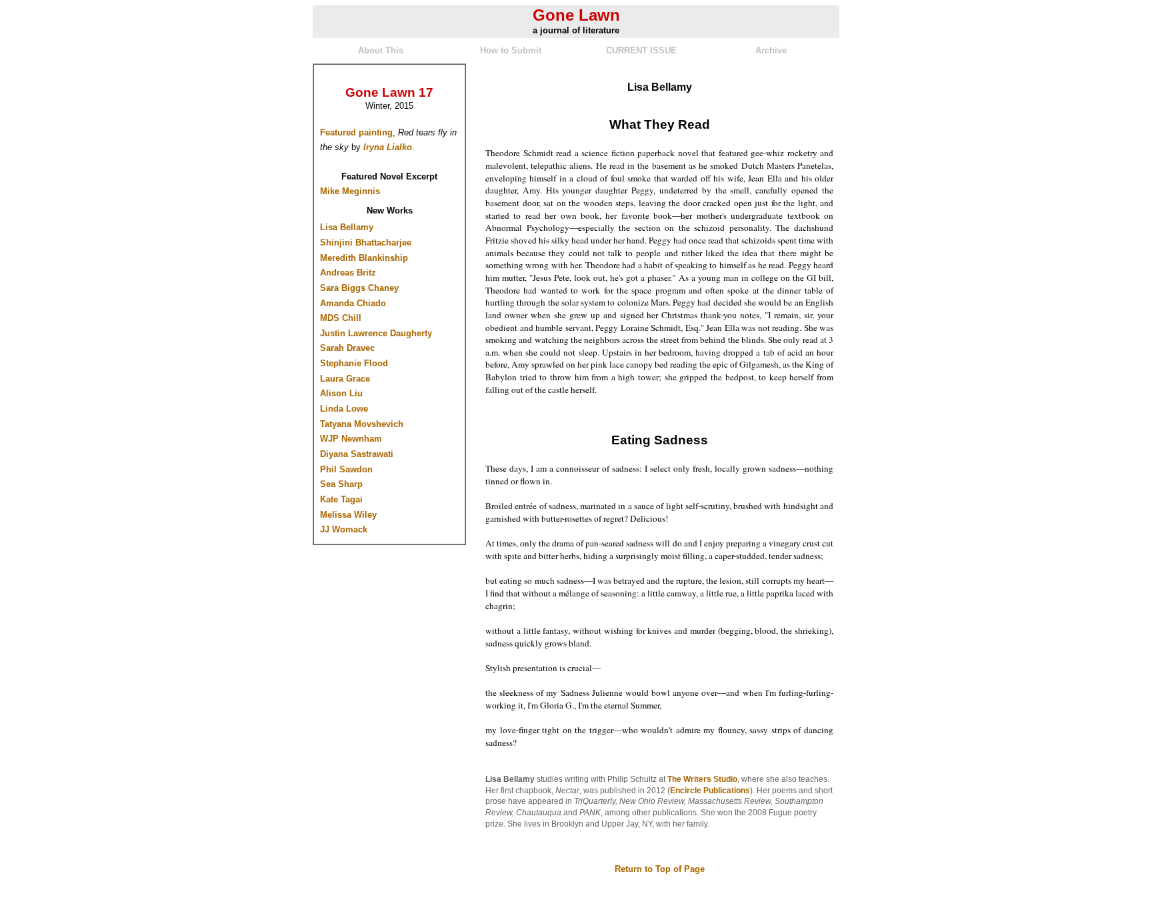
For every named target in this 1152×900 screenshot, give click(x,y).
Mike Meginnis (350, 191)
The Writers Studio (702, 779)
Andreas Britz (348, 273)
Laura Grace (345, 379)
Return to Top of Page (660, 869)
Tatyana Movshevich (361, 424)
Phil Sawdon (346, 469)
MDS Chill (340, 318)
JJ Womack (343, 529)
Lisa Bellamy (346, 227)
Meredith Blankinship (364, 258)
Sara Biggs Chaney (359, 288)
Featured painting (356, 132)
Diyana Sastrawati (356, 454)
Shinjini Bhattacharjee (365, 243)
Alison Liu (341, 393)
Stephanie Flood (354, 363)
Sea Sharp (341, 484)
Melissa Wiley (348, 515)
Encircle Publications (710, 790)
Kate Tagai (341, 499)
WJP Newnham (351, 439)
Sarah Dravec (347, 348)
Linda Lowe (344, 409)
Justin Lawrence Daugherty (376, 333)
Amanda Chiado (353, 303)
